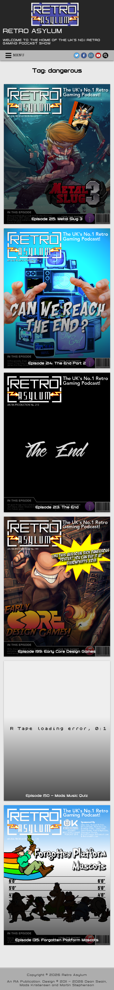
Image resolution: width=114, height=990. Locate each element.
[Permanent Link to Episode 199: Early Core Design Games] (57, 587)
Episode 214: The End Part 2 (57, 363)
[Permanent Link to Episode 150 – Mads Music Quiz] (57, 731)
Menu (18, 55)
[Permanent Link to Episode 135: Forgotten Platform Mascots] (57, 875)
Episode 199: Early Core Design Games (57, 651)
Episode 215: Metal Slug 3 (57, 219)
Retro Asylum (32, 30)
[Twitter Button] (76, 55)
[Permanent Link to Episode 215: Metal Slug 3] (57, 154)
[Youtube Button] (98, 55)
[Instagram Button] (91, 55)
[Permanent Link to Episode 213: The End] (57, 443)
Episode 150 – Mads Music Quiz (57, 795)
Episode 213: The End (57, 507)
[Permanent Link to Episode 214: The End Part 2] (57, 298)
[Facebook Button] (84, 55)
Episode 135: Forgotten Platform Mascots (57, 940)
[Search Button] (105, 55)
